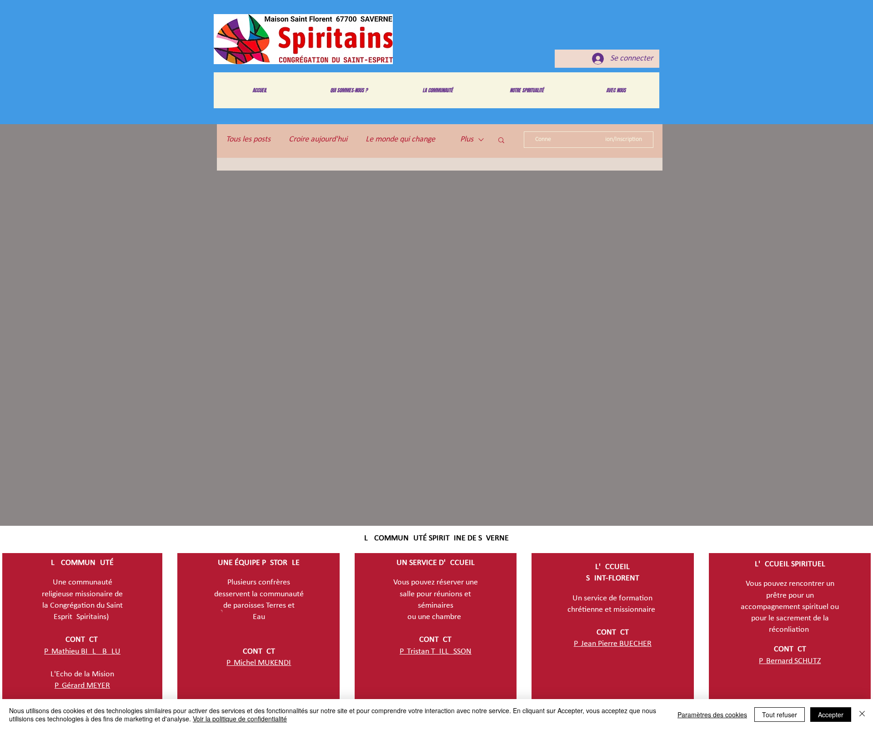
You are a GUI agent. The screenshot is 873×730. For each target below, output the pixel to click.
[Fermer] (862, 714)
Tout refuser (779, 714)
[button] (501, 141)
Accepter (830, 714)
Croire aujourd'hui (318, 139)
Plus (466, 139)
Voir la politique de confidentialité (240, 718)
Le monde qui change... (404, 139)
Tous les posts (248, 139)
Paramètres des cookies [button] (712, 714)
